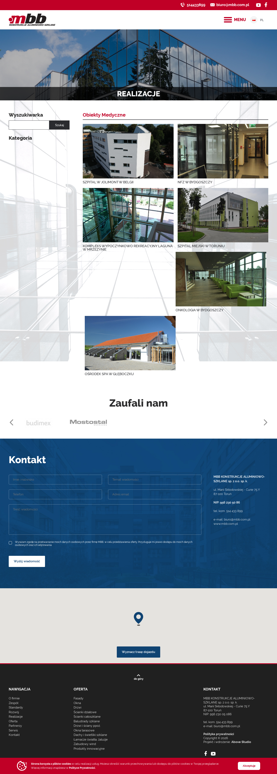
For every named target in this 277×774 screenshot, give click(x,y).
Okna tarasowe (84, 730)
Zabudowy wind (85, 744)
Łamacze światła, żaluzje (91, 739)
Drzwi (77, 707)
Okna (77, 703)
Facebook (266, 4)
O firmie (14, 698)
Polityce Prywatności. (82, 767)
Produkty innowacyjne (89, 748)
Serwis (13, 730)
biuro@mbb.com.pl (232, 5)
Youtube (213, 753)
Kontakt (14, 735)
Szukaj (59, 125)
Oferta (13, 721)
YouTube (258, 4)
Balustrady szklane (87, 721)
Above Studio (241, 742)
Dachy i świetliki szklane (90, 735)
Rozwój (14, 712)
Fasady (78, 698)
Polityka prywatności (218, 734)
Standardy (16, 707)
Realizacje (16, 716)
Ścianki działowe (85, 712)
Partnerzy (15, 726)
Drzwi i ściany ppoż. (87, 726)
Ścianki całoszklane (87, 716)
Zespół (13, 703)
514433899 (196, 5)
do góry (138, 678)
